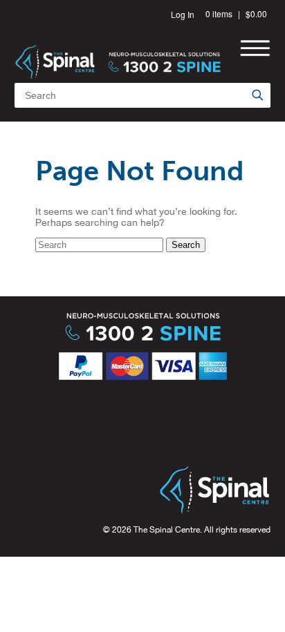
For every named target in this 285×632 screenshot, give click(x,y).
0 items (218, 13)
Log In (182, 14)
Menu (254, 48)
